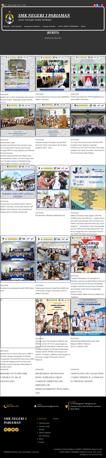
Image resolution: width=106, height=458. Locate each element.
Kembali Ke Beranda (53, 38)
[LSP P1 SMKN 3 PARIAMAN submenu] (78, 26)
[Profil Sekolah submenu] (22, 26)
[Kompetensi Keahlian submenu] (40, 26)
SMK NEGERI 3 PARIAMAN (44, 15)
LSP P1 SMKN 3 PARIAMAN (68, 26)
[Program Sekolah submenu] (56, 26)
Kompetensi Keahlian (32, 26)
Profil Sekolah (16, 26)
